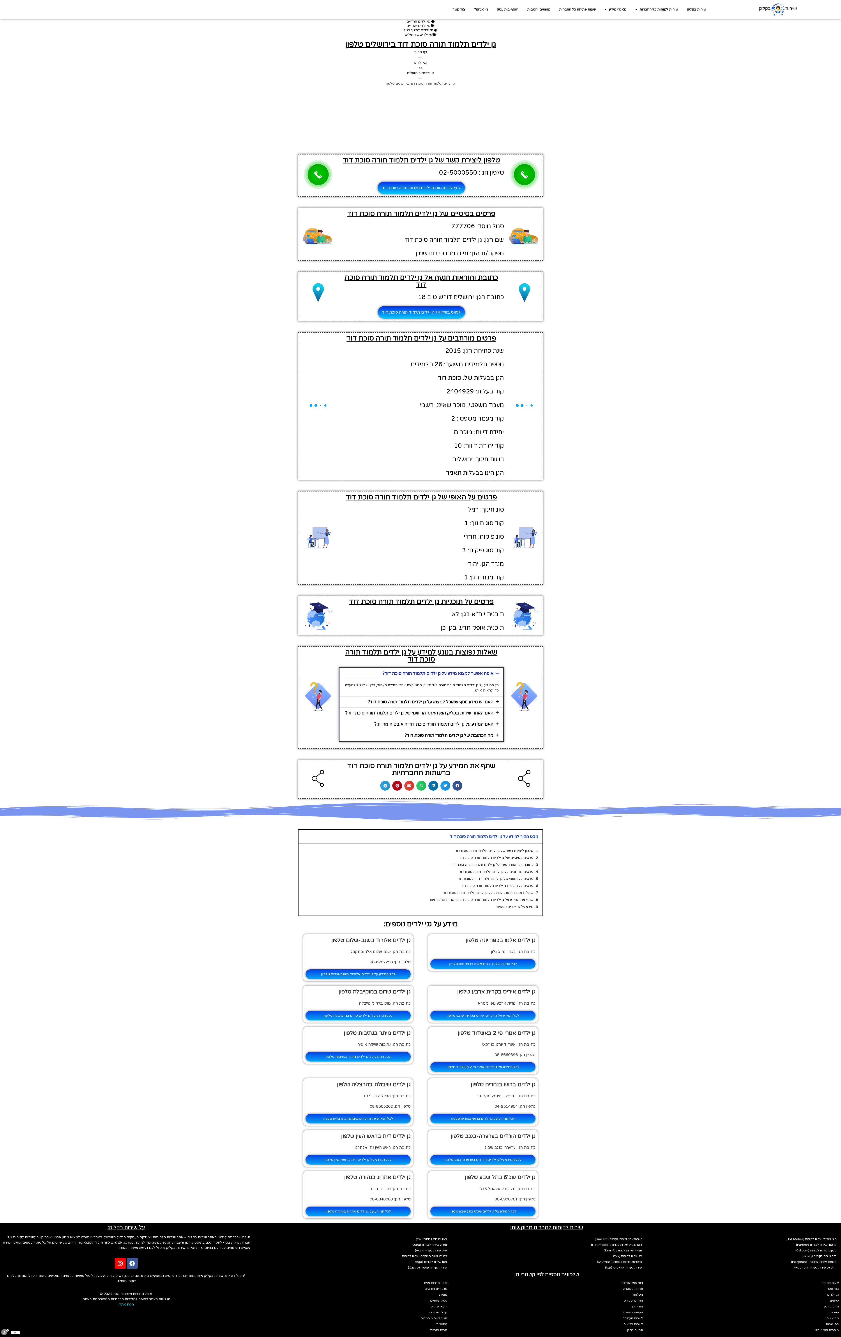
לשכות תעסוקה (632, 1318)
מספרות (441, 1324)
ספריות (834, 1312)
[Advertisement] (420, 119)
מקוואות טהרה (633, 1312)
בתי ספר (833, 1289)
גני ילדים (420, 62)
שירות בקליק (696, 9)
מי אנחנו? (481, 9)
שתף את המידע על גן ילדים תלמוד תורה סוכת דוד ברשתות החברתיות (481, 900)
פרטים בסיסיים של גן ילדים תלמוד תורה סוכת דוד (496, 858)
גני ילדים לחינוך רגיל (418, 30)
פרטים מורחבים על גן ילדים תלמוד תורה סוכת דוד (496, 872)
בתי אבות (832, 1324)
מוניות (443, 1295)
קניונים (834, 1300)
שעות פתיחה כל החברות (577, 9)
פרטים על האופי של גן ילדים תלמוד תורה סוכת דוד (495, 879)
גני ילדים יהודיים (418, 26)
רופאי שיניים (439, 1306)
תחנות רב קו (634, 1330)
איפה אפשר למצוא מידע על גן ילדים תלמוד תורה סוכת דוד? (437, 673)
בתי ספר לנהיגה (632, 1283)
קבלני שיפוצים (437, 1312)
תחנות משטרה (633, 1289)
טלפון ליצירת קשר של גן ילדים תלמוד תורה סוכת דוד (494, 851)
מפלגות (638, 1295)
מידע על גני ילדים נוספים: (514, 907)
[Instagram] (120, 1263)
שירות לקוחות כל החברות (659, 9)
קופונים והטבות (538, 9)
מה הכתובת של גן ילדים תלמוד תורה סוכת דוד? (449, 735)
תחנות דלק (831, 1306)
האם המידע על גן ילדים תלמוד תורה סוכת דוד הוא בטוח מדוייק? (433, 724)
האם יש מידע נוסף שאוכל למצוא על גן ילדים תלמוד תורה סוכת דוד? (430, 702)
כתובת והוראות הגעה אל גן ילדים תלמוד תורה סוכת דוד (492, 865)
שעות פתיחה (830, 1283)
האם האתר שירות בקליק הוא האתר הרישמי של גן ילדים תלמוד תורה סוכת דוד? (419, 713)
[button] (421, 673)
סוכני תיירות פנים (435, 1283)
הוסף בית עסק (507, 9)
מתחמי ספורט (633, 1300)
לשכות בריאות (633, 1324)
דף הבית (420, 52)
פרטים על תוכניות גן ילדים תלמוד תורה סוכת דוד (497, 886)
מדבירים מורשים (436, 1289)
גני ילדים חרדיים (418, 21)
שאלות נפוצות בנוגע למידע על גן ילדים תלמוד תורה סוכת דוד (488, 893)
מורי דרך (637, 1306)
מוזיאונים (833, 1318)
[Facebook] (132, 1263)
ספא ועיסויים (438, 1300)
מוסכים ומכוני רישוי (826, 1330)
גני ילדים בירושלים (418, 34)
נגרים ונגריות (438, 1330)
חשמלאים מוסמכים (434, 1318)
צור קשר (458, 9)
